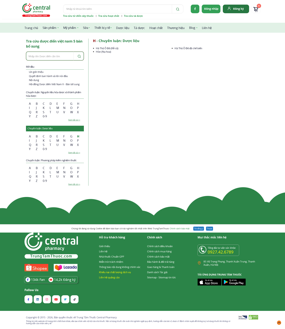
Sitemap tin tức (167, 277)
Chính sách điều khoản (160, 246)
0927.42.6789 (220, 252)
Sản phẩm (49, 28)
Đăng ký (238, 8)
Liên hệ (207, 28)
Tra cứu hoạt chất (108, 16)
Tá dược (139, 28)
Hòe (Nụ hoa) (103, 51)
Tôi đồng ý (198, 228)
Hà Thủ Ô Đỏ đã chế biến (188, 48)
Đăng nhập (211, 8)
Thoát (209, 228)
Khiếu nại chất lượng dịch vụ (115, 272)
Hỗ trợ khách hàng (112, 237)
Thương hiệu (176, 28)
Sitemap (152, 277)
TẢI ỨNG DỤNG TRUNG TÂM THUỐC (220, 274)
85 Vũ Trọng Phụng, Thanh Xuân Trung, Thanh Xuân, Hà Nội (229, 263)
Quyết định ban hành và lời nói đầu (48, 76)
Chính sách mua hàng (159, 251)
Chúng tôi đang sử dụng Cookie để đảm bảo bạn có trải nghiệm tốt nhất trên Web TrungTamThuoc (130, 228)
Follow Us (31, 290)
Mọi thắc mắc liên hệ (212, 237)
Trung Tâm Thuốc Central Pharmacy (96, 317)
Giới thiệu (104, 246)
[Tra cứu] (78, 56)
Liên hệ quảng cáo (109, 277)
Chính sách (154, 237)
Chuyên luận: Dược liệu (39, 128)
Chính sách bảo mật (180, 228)
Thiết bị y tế (102, 28)
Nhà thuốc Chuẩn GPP (111, 256)
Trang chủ (31, 28)
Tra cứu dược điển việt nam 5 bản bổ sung (54, 44)
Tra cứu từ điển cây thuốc (78, 16)
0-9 (45, 116)
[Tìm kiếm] (177, 8)
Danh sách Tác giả (157, 272)
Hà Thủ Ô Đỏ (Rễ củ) (107, 48)
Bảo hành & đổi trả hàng (160, 261)
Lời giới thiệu (36, 72)
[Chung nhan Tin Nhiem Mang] (242, 318)
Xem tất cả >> (74, 120)
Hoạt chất (156, 28)
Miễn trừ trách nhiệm (111, 261)
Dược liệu (122, 28)
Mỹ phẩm (69, 28)
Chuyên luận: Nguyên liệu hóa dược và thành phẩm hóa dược (53, 93)
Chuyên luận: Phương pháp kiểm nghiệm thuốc (51, 160)
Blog (192, 28)
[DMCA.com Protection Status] (253, 318)
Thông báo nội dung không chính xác (119, 267)
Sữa (85, 28)
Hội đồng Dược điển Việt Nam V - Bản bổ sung (54, 84)
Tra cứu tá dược (133, 16)
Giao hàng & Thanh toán (160, 267)
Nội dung (34, 80)
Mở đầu (30, 66)
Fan (38, 279)
